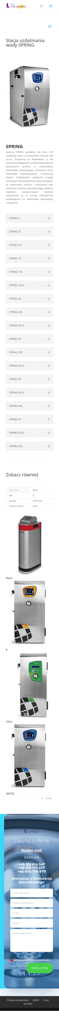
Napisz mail (31, 850)
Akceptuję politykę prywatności (32, 960)
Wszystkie (14, 490)
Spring (12, 500)
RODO (36, 1000)
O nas (46, 1000)
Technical (37, 500)
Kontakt (28, 1003)
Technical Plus (16, 506)
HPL (11, 495)
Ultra (35, 506)
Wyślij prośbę (39, 968)
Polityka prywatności (18, 1000)
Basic (35, 490)
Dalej (49, 798)
